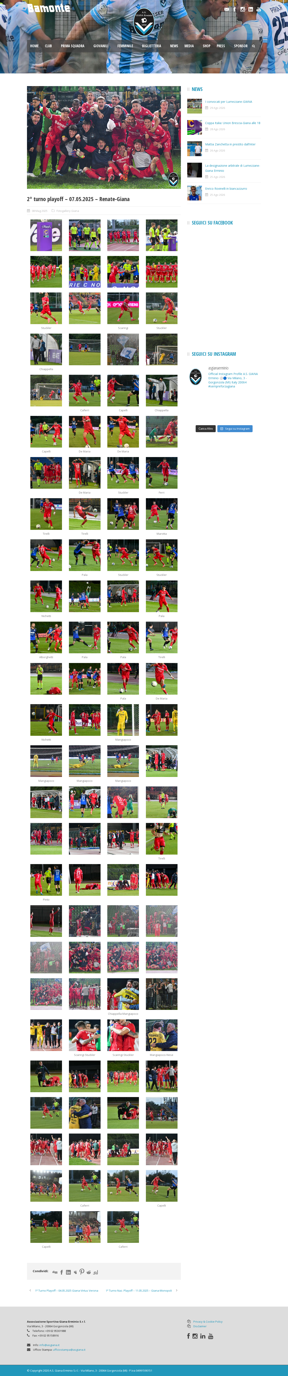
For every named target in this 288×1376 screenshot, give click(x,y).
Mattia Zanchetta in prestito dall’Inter (230, 144)
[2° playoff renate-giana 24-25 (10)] (123, 272)
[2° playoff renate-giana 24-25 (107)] (46, 1076)
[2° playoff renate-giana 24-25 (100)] (123, 994)
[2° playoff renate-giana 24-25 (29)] (46, 390)
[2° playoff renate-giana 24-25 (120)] (85, 1186)
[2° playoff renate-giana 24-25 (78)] (123, 802)
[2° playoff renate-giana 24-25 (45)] (85, 473)
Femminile (125, 45)
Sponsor (241, 45)
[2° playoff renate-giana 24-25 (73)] (85, 761)
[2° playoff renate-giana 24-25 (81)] (85, 839)
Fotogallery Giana (68, 211)
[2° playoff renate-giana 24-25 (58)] (123, 596)
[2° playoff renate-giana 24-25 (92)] (46, 957)
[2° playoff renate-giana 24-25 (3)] (123, 235)
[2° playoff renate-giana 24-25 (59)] (162, 596)
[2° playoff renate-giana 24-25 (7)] (85, 272)
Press (221, 45)
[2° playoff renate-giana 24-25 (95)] (162, 957)
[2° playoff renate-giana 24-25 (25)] (162, 349)
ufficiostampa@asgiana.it (69, 1350)
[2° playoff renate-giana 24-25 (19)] (123, 308)
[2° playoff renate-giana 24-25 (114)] (162, 1113)
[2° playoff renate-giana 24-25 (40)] (46, 432)
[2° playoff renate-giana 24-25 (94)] (123, 957)
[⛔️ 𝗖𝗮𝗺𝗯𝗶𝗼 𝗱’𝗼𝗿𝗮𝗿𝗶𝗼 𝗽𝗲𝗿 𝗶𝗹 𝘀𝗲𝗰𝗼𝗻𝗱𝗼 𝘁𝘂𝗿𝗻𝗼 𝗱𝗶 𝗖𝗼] (198, 400)
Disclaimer (200, 1326)
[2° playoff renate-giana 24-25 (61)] (85, 637)
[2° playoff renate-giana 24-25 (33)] (85, 390)
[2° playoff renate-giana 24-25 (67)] (162, 679)
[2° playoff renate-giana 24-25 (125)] (123, 1227)
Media (189, 45)
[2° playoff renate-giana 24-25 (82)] (123, 839)
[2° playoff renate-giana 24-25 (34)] (123, 390)
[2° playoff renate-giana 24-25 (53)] (85, 555)
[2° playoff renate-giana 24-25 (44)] (46, 473)
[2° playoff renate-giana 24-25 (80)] (46, 839)
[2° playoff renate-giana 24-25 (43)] (162, 432)
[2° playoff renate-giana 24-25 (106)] (162, 1035)
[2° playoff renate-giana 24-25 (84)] (46, 880)
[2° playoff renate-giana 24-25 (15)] (162, 272)
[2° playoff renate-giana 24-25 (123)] (46, 1227)
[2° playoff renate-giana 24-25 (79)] (162, 802)
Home (34, 45)
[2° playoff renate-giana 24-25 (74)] (123, 761)
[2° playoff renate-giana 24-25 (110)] (162, 1076)
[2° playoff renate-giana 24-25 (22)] (85, 349)
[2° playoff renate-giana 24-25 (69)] (85, 720)
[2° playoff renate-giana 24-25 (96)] (46, 994)
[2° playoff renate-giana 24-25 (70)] (123, 720)
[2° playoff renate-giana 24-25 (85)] (85, 880)
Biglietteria (151, 45)
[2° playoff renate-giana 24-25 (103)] (46, 1035)
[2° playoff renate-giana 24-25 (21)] (46, 349)
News (174, 45)
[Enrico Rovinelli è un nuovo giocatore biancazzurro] (224, 415)
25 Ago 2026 (217, 177)
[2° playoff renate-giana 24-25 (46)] (123, 473)
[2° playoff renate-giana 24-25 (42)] (123, 432)
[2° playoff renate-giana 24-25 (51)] (162, 514)
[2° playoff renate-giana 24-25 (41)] (85, 432)
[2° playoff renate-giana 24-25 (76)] (46, 802)
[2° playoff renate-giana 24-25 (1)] (46, 235)
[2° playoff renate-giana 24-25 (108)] (85, 1076)
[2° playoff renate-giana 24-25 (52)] (46, 555)
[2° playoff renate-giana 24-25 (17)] (46, 308)
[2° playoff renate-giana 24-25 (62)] (123, 637)
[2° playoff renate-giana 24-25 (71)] (162, 720)
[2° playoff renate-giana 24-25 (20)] (162, 308)
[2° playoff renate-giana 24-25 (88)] (46, 921)
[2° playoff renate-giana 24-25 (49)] (85, 514)
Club (48, 45)
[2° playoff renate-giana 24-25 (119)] (46, 1186)
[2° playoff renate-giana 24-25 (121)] (123, 1186)
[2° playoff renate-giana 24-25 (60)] (46, 637)
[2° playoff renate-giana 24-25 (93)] (104, 137)
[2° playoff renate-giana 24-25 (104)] (85, 1035)
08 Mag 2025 (39, 211)
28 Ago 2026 (217, 129)
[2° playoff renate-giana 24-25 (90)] (123, 921)
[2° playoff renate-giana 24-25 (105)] (123, 1035)
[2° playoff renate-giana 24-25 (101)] (162, 994)
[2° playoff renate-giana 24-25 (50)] (123, 514)
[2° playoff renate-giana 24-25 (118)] (162, 1149)
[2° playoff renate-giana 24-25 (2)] (85, 235)
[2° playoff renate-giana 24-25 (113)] (123, 1113)
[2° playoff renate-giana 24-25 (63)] (162, 637)
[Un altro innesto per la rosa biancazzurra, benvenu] (249, 400)
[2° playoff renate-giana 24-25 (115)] (46, 1149)
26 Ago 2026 (217, 150)
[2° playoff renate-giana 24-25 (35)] (162, 390)
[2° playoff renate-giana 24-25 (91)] (162, 921)
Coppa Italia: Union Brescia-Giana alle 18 (232, 123)
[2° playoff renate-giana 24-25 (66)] (123, 679)
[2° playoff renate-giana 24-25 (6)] (46, 272)
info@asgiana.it (49, 1345)
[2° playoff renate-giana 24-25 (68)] (46, 720)
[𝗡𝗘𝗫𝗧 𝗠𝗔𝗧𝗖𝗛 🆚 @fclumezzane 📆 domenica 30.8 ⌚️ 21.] (198, 415)
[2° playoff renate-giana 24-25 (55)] (162, 555)
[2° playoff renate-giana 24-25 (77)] (85, 802)
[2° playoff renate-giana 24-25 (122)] (162, 1186)
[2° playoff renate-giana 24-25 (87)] (162, 880)
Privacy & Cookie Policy (208, 1321)
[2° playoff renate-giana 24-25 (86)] (123, 880)
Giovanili (100, 45)
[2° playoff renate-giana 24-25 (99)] (85, 994)
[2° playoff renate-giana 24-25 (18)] (85, 308)
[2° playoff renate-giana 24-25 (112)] (85, 1113)
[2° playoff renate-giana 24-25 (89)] (85, 921)
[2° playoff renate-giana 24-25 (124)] (85, 1227)
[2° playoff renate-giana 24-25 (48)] (46, 514)
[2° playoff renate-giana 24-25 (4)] (162, 235)
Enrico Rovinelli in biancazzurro (226, 189)
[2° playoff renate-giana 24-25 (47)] (162, 473)
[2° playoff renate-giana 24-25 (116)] (85, 1149)
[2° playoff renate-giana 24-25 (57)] (85, 596)
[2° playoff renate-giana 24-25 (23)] (123, 349)
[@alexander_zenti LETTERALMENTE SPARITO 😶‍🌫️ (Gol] (224, 400)
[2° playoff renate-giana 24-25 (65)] (85, 679)
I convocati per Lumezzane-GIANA (228, 102)
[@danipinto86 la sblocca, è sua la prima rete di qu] (249, 415)
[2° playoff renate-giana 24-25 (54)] (123, 555)
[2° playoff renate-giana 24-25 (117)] (123, 1149)
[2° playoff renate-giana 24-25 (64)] (46, 679)
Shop (206, 45)
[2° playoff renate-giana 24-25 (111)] (46, 1113)
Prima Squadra (72, 45)
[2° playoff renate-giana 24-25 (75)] (162, 761)
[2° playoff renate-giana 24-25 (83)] (162, 839)
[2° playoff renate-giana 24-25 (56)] (46, 596)
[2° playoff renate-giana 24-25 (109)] (123, 1076)
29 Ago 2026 (217, 108)
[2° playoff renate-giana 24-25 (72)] (46, 761)
